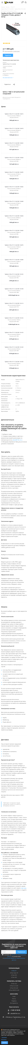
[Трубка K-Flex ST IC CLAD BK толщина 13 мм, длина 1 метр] (14, 29)
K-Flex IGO (14, 977)
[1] (3, 43)
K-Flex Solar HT (14, 973)
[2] (5, 43)
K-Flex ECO (14, 975)
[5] (9, 43)
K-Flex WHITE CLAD (14, 990)
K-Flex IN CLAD (14, 988)
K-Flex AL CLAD (14, 986)
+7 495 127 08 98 (15, 1010)
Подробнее (4, 1037)
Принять (4, 1042)
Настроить (3, 1039)
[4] (8, 43)
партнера (23, 888)
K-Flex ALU (14, 983)
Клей (14, 996)
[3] (6, 43)
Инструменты (14, 1003)
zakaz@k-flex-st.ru (17, 440)
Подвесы (14, 1001)
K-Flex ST (14, 970)
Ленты (14, 998)
